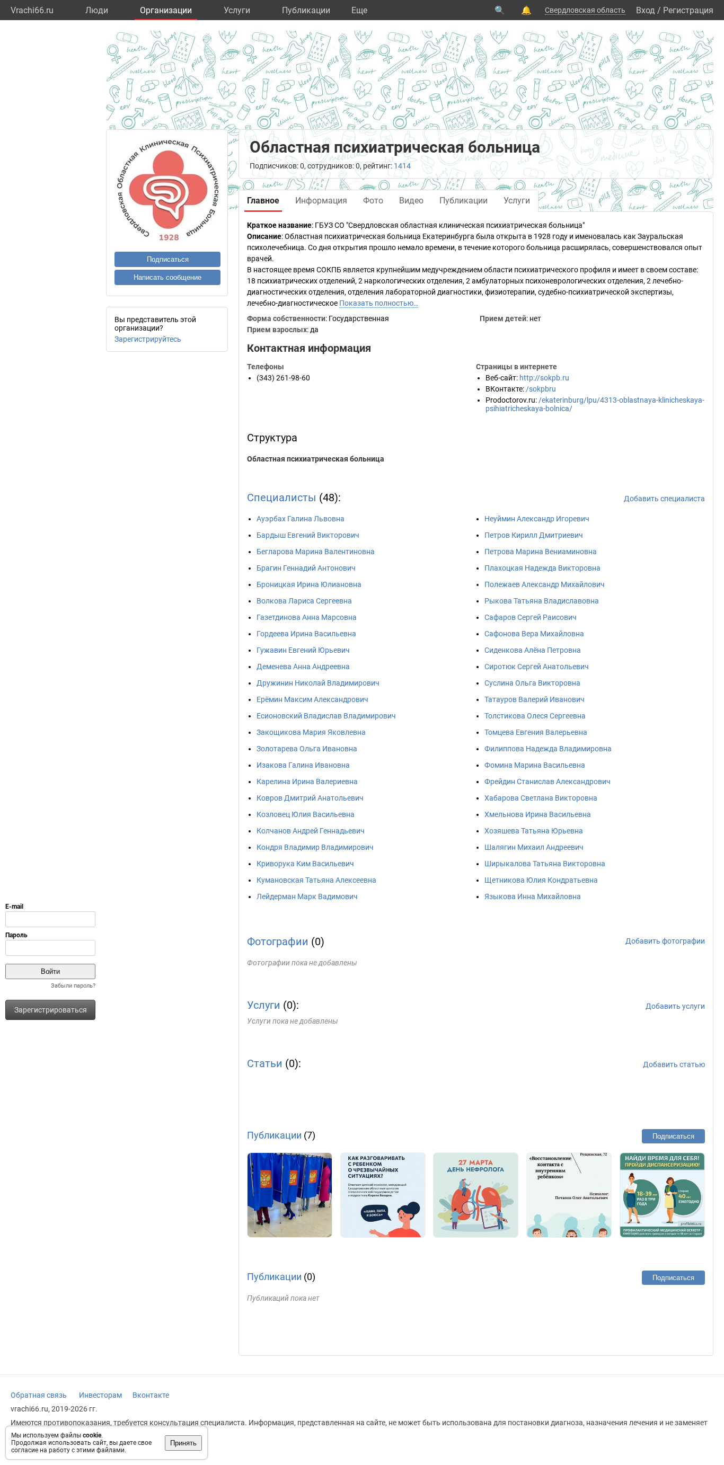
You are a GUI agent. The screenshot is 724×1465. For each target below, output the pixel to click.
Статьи (264, 1063)
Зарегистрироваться (50, 1010)
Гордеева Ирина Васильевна (306, 633)
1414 (402, 166)
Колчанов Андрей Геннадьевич (311, 831)
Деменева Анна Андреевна (303, 666)
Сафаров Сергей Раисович (530, 617)
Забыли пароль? (73, 985)
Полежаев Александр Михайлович (544, 584)
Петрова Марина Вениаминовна (540, 551)
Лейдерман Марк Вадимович (307, 896)
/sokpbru (541, 389)
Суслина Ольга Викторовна (532, 683)
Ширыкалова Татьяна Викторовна (544, 863)
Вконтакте (151, 1395)
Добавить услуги (675, 1006)
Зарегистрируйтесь (147, 339)
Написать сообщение (167, 277)
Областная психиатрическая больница (315, 459)
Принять (183, 1443)
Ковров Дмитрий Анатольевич (310, 798)
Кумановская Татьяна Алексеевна (316, 880)
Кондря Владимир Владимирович (315, 847)
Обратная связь (39, 1395)
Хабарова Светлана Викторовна (540, 798)
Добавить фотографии (665, 941)
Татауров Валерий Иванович (534, 699)
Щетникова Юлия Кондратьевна (541, 880)
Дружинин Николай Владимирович (318, 683)
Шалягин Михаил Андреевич (534, 847)
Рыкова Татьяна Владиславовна (541, 601)
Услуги (237, 10)
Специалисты (281, 497)
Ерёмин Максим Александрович (312, 699)
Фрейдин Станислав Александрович (547, 781)
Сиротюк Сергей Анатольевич (536, 666)
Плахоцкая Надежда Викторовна (542, 568)
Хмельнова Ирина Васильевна (537, 814)
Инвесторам (100, 1395)
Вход (645, 10)
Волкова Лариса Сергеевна (304, 601)
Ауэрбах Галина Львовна (301, 518)
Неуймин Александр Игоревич (536, 518)
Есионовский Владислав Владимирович (326, 716)
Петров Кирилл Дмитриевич (533, 535)
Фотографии (277, 941)
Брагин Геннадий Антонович (306, 568)
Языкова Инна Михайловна (532, 896)
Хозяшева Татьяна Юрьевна (533, 831)
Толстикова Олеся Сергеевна (535, 716)
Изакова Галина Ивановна (303, 765)
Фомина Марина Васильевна (534, 765)
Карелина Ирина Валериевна (307, 781)
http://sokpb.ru (544, 378)
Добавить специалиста (664, 498)
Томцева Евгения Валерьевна (535, 732)
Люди (96, 10)
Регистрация (688, 10)
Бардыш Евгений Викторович (308, 535)
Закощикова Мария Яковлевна (311, 732)
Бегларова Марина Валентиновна (316, 551)
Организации (166, 10)
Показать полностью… (378, 303)
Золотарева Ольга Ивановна (307, 748)
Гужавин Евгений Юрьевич (303, 650)
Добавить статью (674, 1064)
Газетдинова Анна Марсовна (307, 617)
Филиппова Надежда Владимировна (548, 748)
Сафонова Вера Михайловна (534, 633)
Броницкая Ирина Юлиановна (309, 584)
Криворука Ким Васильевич (305, 863)
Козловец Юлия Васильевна (306, 814)
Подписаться (168, 259)
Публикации (306, 10)
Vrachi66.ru (32, 10)
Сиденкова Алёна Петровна (532, 650)
